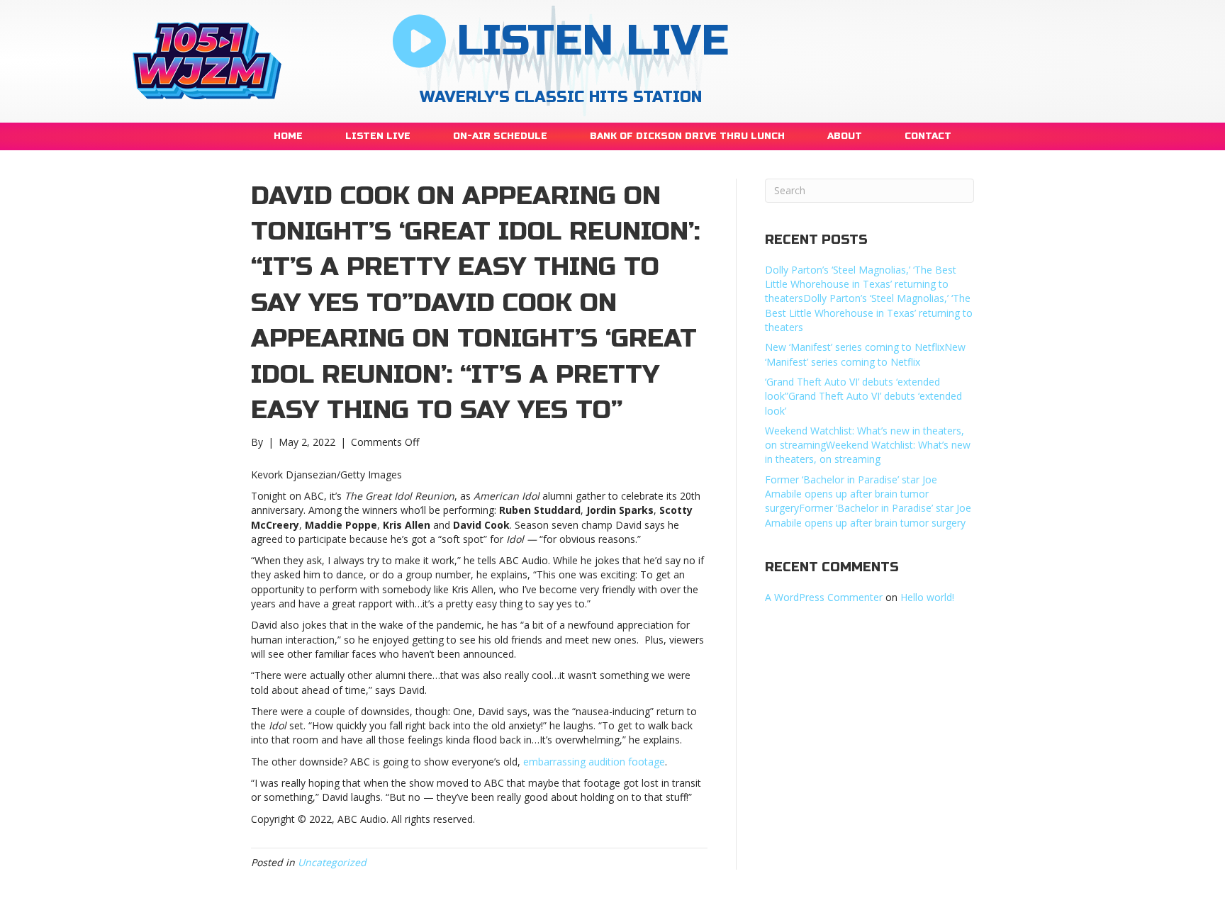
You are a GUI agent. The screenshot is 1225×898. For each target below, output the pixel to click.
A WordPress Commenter (824, 597)
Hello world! (927, 597)
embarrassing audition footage (594, 761)
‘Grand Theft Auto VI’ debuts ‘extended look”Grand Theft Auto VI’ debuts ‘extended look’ (863, 396)
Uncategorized (332, 862)
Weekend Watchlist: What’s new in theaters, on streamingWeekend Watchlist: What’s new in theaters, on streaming (868, 445)
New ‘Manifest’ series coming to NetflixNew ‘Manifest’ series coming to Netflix (865, 354)
